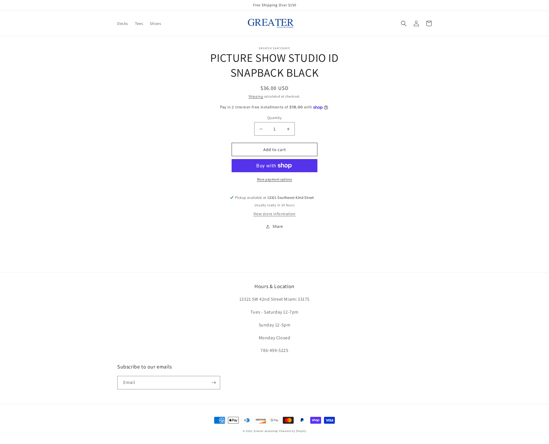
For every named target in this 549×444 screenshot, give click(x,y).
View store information (274, 213)
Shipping (255, 96)
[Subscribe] (213, 382)
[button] (403, 23)
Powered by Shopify (293, 431)
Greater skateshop (266, 431)
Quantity (274, 117)
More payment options (274, 179)
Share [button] (277, 226)
